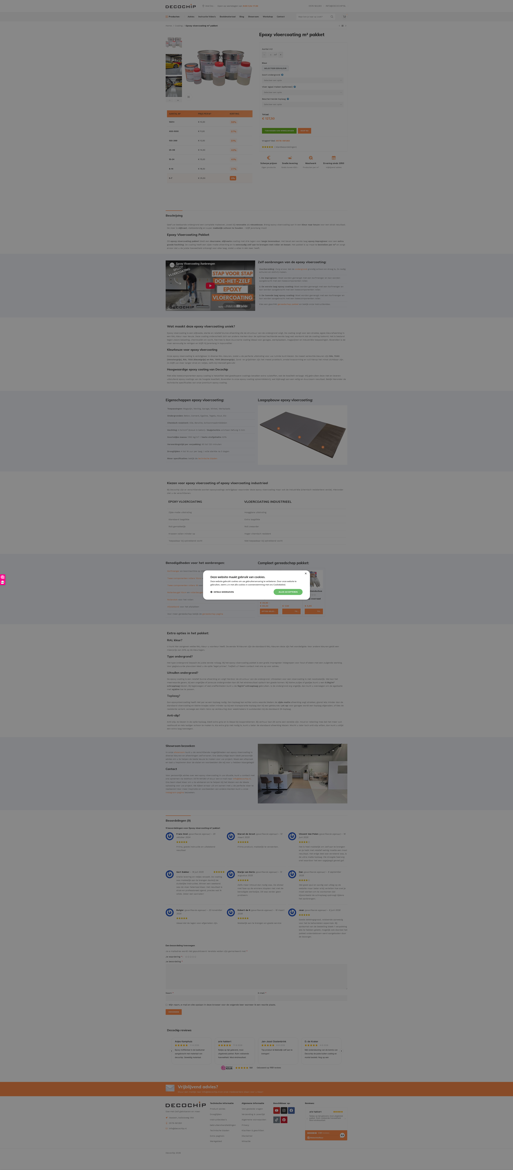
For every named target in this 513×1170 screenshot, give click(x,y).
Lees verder (291, 584)
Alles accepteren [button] (288, 592)
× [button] (306, 574)
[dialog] (256, 585)
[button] (222, 591)
